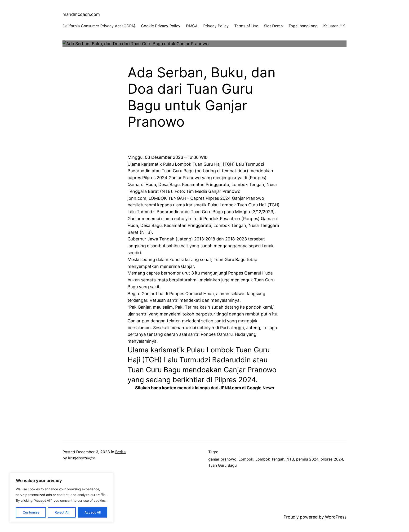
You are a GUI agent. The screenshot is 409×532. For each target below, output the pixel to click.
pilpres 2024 (331, 459)
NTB (290, 459)
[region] (61, 498)
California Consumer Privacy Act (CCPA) (98, 25)
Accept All (92, 512)
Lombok (246, 459)
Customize (31, 512)
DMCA (192, 25)
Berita (120, 451)
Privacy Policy (216, 25)
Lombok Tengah (269, 459)
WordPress (336, 516)
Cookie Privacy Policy (160, 25)
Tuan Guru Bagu (222, 465)
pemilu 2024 (307, 459)
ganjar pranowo (222, 459)
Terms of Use (246, 25)
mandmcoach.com (81, 14)
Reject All (62, 512)
